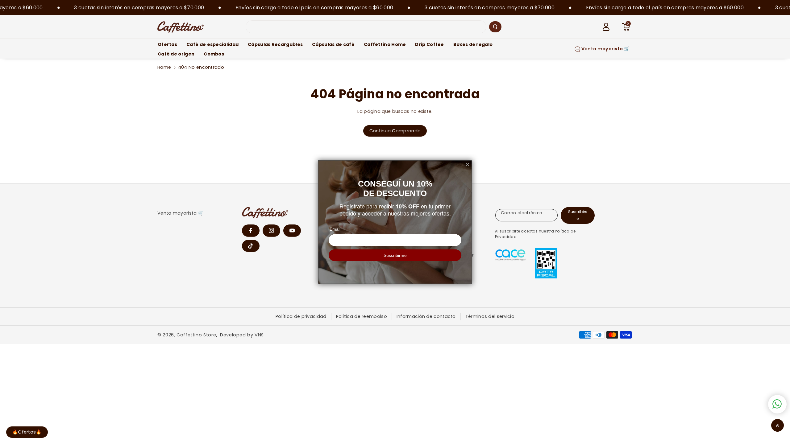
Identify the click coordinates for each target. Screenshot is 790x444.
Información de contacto (426, 316)
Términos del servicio (489, 316)
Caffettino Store (196, 335)
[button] (626, 27)
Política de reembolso (361, 316)
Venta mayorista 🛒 (180, 213)
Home (164, 67)
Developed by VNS (242, 335)
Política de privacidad (301, 316)
